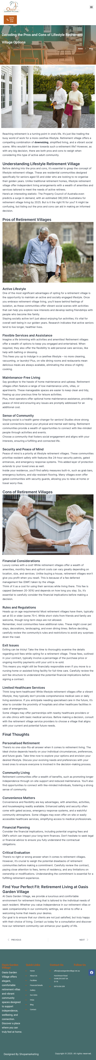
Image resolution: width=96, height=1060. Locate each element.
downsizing (41, 142)
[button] (91, 7)
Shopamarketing (29, 1054)
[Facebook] (91, 972)
